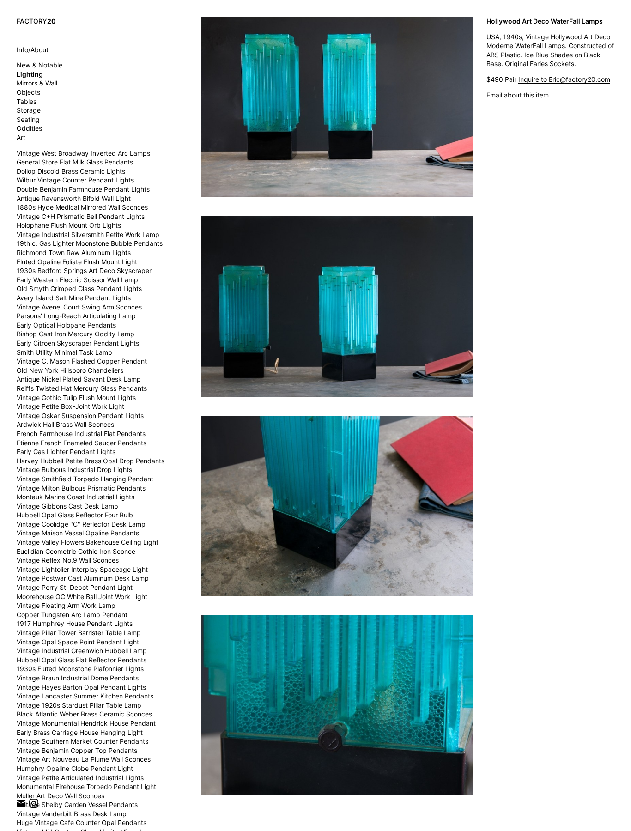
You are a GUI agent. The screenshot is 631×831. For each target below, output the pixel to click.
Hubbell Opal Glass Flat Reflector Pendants (81, 660)
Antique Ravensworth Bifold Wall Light (74, 198)
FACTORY (36, 21)
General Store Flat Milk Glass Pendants (75, 162)
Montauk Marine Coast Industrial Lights (75, 497)
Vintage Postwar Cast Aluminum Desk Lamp (83, 578)
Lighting (30, 74)
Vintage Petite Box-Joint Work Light (70, 406)
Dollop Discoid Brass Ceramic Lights (71, 171)
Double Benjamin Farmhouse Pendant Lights (83, 189)
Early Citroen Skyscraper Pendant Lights (78, 343)
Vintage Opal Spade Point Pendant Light (78, 642)
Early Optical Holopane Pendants (66, 325)
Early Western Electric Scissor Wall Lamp (77, 280)
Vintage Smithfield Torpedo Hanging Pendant (85, 479)
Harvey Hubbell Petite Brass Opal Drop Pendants (90, 461)
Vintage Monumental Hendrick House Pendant (86, 723)
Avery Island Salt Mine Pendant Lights (74, 298)
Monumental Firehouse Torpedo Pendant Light (86, 786)
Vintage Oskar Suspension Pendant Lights (80, 415)
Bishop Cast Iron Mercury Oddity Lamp (75, 334)
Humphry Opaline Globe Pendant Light (75, 768)
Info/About (33, 50)
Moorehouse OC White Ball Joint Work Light (82, 597)
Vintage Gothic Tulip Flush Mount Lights (76, 397)
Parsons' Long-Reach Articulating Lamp (76, 316)
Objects (28, 92)
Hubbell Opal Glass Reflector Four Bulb (75, 515)
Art (21, 137)
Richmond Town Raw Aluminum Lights (74, 252)
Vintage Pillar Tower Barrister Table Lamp (79, 633)
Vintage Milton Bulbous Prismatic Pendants (81, 488)
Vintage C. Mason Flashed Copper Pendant (82, 361)
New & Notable (39, 65)
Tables (26, 101)
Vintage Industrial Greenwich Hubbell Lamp (82, 651)
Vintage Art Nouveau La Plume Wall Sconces (84, 759)
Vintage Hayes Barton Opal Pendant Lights (81, 687)
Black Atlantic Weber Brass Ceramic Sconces (84, 714)
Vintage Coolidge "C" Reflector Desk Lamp (81, 524)
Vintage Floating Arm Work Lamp (66, 605)
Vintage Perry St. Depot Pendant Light (75, 587)
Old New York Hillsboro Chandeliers (70, 370)
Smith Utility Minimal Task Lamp (64, 352)
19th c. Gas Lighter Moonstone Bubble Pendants (90, 243)
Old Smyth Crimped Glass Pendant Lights (79, 288)
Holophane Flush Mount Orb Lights (69, 225)
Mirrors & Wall (37, 83)
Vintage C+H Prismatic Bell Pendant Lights (81, 216)
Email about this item (517, 95)
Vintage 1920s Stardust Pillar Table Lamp (79, 705)
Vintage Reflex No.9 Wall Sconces (68, 560)
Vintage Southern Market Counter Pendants (82, 741)
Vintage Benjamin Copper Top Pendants (77, 750)
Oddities (29, 128)
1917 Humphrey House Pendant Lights (75, 623)
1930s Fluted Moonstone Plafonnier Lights (80, 669)
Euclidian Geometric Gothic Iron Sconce (76, 551)
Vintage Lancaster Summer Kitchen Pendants (85, 696)
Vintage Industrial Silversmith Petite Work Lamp (88, 234)
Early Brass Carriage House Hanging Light (80, 732)
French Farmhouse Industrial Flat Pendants (81, 433)
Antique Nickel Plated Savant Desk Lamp (79, 379)
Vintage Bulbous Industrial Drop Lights (74, 469)
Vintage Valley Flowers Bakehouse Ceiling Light (87, 542)
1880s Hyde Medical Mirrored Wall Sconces (82, 207)
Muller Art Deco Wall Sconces (60, 796)
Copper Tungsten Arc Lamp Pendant (72, 615)
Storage (29, 110)
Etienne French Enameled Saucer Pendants (81, 443)
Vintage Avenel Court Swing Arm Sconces (79, 307)
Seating (28, 119)
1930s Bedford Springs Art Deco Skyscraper (84, 270)
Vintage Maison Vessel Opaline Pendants (78, 533)
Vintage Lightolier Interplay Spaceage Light (82, 569)
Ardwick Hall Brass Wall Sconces (65, 424)
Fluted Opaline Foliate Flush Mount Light (77, 262)
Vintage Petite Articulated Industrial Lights (80, 778)
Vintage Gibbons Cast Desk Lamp (67, 506)
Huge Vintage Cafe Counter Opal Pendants (81, 822)
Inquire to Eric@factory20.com (564, 79)
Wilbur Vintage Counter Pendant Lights (75, 180)
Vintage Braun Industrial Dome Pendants (78, 678)
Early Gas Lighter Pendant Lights (66, 451)
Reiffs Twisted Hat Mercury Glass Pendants (82, 388)
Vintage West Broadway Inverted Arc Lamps (83, 153)
